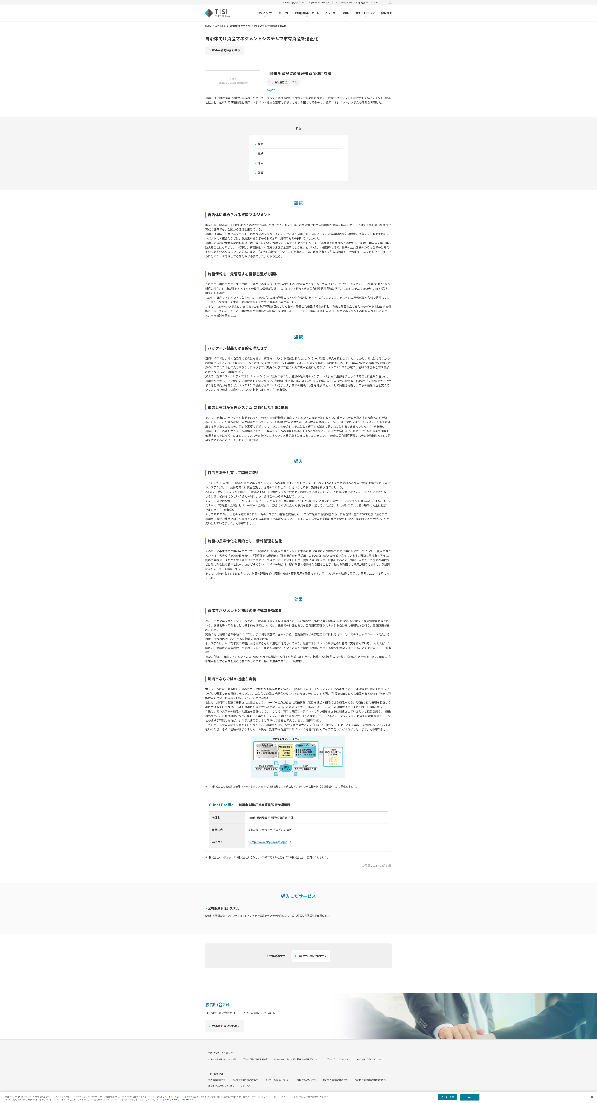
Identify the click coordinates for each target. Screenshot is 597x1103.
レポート (314, 13)
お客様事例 (301, 13)
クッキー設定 (448, 1097)
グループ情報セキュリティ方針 (222, 1059)
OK (469, 1097)
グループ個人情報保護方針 (255, 1059)
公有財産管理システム (284, 82)
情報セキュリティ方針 (307, 1079)
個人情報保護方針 (217, 1079)
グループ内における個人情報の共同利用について (297, 1059)
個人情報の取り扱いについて (245, 1079)
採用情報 (386, 13)
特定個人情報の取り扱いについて (370, 1079)
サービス (284, 13)
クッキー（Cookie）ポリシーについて (178, 1099)
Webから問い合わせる (226, 50)
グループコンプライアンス (338, 1059)
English (375, 2)
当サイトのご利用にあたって (221, 1085)
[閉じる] (592, 1097)
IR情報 (345, 13)
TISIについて (264, 13)
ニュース (330, 13)
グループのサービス (320, 2)
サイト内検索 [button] (390, 2)
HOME (208, 25)
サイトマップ (246, 1085)
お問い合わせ (362, 2)
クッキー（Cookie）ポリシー (278, 1079)
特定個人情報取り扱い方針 (336, 1079)
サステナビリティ (365, 13)
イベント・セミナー (344, 2)
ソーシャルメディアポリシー (368, 1059)
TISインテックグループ (295, 2)
